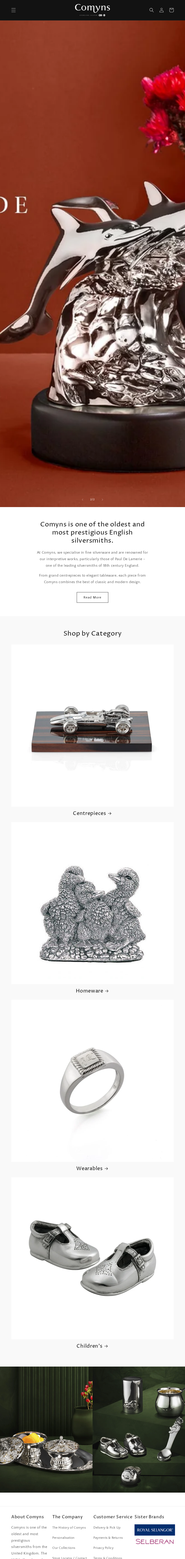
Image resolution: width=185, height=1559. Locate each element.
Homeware (89, 991)
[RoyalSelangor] (154, 1534)
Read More (92, 597)
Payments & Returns (108, 1538)
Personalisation (63, 1538)
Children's (89, 1346)
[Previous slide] (83, 500)
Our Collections (63, 1548)
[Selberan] (154, 1544)
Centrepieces (89, 813)
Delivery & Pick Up (107, 1528)
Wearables (89, 1169)
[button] (13, 10)
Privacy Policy (103, 1548)
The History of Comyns (69, 1528)
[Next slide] (102, 500)
